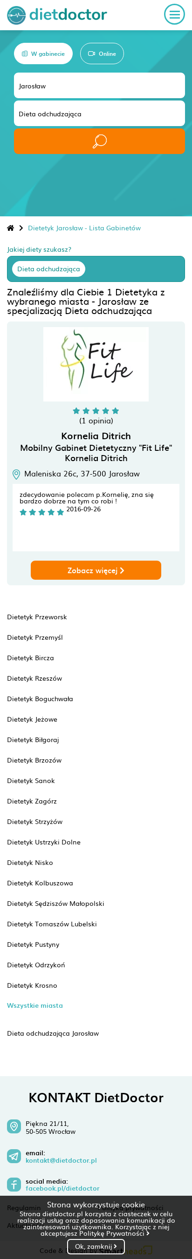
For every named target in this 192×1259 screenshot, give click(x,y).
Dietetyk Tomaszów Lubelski (52, 923)
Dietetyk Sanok (31, 780)
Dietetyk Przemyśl (35, 637)
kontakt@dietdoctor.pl (61, 1160)
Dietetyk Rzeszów (34, 678)
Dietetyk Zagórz (32, 800)
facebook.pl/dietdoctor (62, 1188)
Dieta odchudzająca (48, 268)
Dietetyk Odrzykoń (36, 964)
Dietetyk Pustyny (33, 944)
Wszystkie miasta (35, 1005)
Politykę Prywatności (112, 1233)
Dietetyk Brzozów (34, 759)
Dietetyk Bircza (30, 657)
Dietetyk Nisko (30, 862)
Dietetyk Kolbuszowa (40, 882)
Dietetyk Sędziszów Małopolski (55, 903)
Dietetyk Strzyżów (34, 821)
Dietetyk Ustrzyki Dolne (44, 841)
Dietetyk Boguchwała (40, 698)
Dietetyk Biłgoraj (33, 739)
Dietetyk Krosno (32, 985)
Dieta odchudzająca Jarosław (53, 1033)
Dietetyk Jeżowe (32, 718)
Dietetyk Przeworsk (37, 616)
